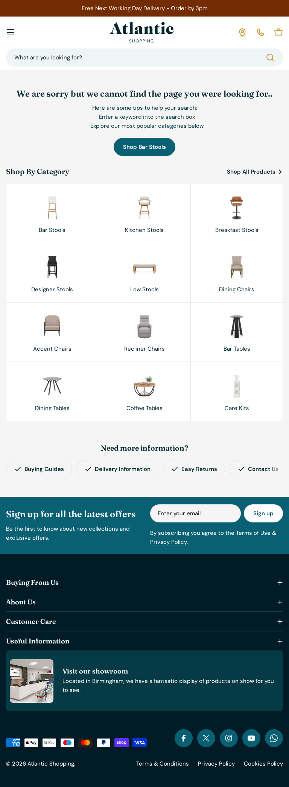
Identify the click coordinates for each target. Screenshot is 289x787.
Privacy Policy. (169, 542)
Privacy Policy (216, 763)
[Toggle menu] (10, 32)
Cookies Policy (263, 763)
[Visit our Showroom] (242, 32)
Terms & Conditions (162, 763)
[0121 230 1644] (260, 32)
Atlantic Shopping (50, 763)
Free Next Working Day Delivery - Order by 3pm (144, 8)
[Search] (270, 57)
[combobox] (144, 57)
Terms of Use (253, 533)
